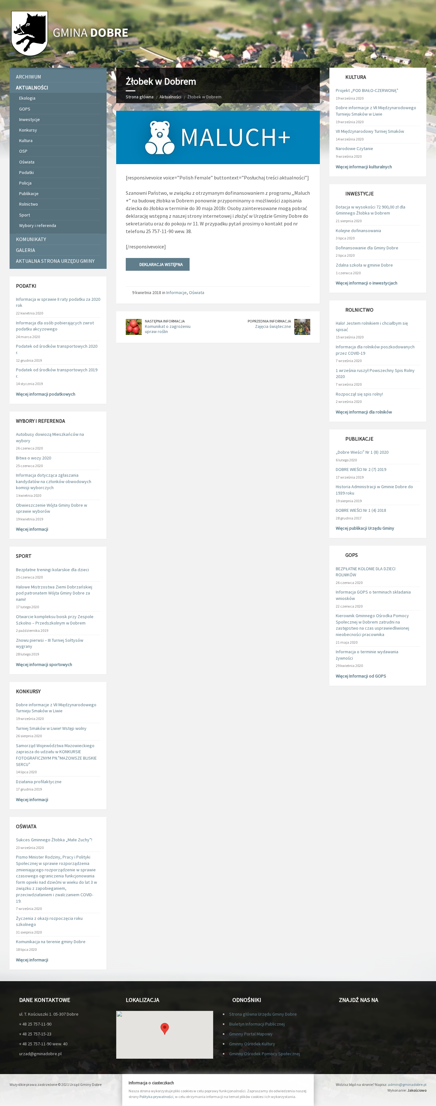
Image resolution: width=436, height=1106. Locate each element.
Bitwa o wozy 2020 (33, 458)
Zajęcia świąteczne (273, 326)
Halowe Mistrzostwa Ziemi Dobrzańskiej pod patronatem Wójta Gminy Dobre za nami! (54, 593)
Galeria (25, 250)
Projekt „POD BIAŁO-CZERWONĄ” (367, 90)
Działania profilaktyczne (39, 781)
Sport (24, 215)
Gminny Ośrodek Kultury (252, 1044)
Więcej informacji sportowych (44, 664)
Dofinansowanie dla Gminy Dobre (367, 248)
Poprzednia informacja (269, 321)
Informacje (176, 292)
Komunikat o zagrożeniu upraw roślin (168, 329)
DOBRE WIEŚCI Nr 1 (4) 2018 (361, 510)
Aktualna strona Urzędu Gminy (55, 261)
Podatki (26, 172)
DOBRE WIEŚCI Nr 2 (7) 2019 (361, 469)
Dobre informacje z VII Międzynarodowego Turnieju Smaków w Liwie (56, 708)
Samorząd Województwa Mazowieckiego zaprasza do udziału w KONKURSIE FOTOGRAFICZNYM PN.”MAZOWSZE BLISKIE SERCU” (56, 755)
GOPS (24, 109)
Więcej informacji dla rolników (364, 412)
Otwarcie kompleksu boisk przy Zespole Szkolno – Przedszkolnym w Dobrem (55, 620)
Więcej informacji (32, 529)
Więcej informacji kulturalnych (364, 167)
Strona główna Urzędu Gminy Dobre (263, 1014)
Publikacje (29, 193)
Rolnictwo (28, 204)
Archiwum (28, 76)
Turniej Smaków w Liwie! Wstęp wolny (51, 728)
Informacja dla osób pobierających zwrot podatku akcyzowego (55, 326)
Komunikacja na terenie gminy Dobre (51, 941)
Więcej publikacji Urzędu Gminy (365, 528)
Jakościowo (416, 1090)
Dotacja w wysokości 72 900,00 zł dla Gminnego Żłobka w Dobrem (370, 210)
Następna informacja (165, 321)
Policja (25, 183)
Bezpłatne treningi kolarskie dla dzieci (52, 569)
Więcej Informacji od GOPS (361, 676)
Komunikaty (31, 239)
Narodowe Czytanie (354, 148)
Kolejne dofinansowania (358, 230)
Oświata (196, 292)
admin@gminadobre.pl (407, 1084)
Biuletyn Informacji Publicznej (257, 1024)
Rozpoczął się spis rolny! (359, 394)
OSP (23, 151)
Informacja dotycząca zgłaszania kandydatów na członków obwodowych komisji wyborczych (53, 481)
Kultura (26, 140)
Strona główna (140, 97)
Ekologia (27, 98)
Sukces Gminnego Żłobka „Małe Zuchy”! (54, 840)
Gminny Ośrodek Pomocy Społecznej (264, 1054)
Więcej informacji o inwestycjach (366, 283)
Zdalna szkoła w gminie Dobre (364, 265)
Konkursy (28, 130)
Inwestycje (29, 119)
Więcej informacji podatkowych (45, 394)
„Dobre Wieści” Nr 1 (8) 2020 (362, 452)
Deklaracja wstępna (161, 264)
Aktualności (170, 97)
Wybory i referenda (37, 225)
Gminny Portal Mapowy (251, 1034)
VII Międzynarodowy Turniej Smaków (370, 131)
